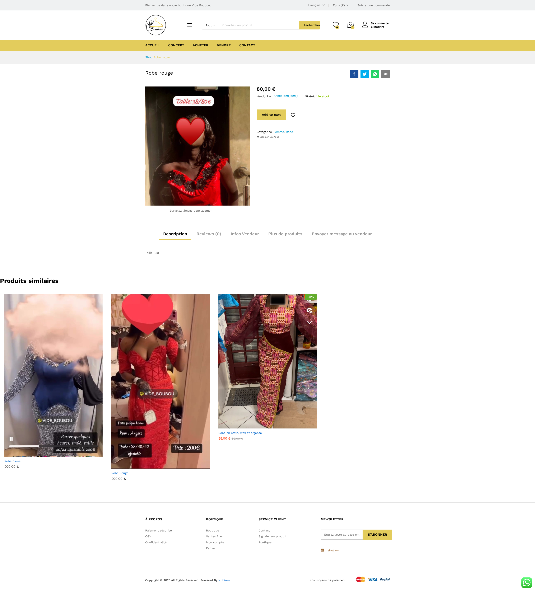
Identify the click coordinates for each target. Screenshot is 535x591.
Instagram (331, 550)
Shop (149, 57)
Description (175, 234)
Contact (247, 45)
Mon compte (215, 542)
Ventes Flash (215, 536)
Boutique (212, 530)
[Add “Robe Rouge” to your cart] (150, 466)
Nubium (224, 580)
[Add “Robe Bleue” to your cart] (43, 454)
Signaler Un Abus (269, 137)
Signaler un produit (273, 536)
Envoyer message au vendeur (342, 234)
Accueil (152, 45)
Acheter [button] (200, 45)
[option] (53, 382)
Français (314, 5)
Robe (289, 131)
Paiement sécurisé (158, 530)
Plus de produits (285, 234)
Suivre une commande (373, 5)
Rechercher (311, 25)
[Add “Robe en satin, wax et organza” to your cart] (257, 426)
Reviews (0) (208, 234)
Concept (176, 45)
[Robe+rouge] (364, 74)
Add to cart (271, 115)
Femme (279, 131)
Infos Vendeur (245, 234)
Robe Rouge (119, 473)
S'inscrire (377, 26)
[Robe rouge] (354, 74)
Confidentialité (156, 542)
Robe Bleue (12, 461)
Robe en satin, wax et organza (240, 433)
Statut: (310, 96)
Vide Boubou (286, 96)
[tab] (175, 236)
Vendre (224, 45)
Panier (210, 548)
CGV (148, 536)
